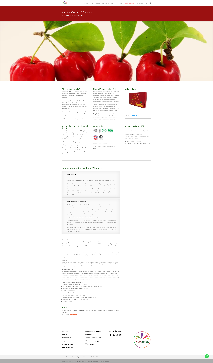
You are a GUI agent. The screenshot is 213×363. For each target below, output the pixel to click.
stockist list (73, 314)
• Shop (63, 341)
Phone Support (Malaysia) (94, 337)
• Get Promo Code (66, 337)
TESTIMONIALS (95, 3)
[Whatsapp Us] (86, 334)
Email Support (90, 344)
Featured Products (107, 357)
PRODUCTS (85, 3)
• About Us (64, 334)
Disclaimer (84, 357)
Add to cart (136, 115)
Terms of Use (65, 357)
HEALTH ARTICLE (107, 3)
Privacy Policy (75, 357)
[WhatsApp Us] (207, 356)
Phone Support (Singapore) (94, 341)
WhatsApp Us (90, 334)
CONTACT (120, 3)
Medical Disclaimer (94, 357)
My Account (140, 3)
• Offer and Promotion (67, 344)
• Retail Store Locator (67, 347)
